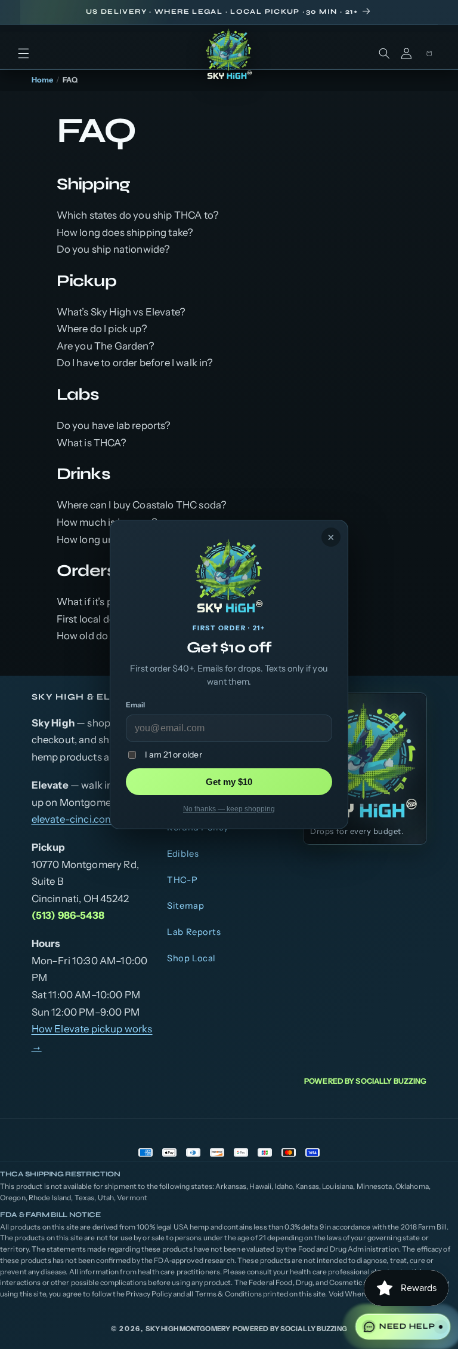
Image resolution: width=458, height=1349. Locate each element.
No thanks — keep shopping (229, 809)
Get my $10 (229, 782)
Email (135, 704)
